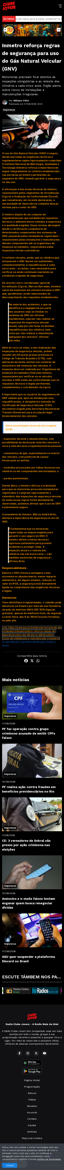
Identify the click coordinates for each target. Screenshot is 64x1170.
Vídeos (32, 1099)
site (14, 620)
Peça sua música (32, 1138)
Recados (32, 1106)
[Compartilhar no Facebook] (26, 661)
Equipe (32, 1125)
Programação (32, 1086)
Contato (32, 1118)
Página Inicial (32, 1080)
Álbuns (32, 1093)
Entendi (10, 1165)
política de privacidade (49, 1159)
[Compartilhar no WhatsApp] (38, 661)
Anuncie (32, 1112)
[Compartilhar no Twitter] (32, 661)
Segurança (9, 109)
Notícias (32, 1131)
